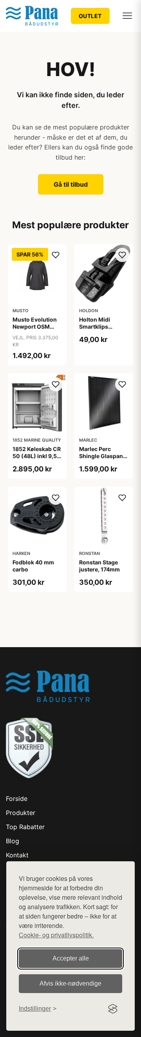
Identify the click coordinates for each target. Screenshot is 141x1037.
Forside (16, 798)
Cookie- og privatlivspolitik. (56, 934)
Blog (12, 841)
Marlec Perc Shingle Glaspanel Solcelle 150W (103, 456)
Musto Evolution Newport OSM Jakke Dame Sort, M (36, 330)
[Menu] (127, 16)
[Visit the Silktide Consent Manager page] (112, 1008)
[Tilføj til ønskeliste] (56, 255)
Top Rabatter (25, 827)
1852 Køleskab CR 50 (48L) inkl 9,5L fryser (37, 456)
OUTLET (90, 16)
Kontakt (17, 855)
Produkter (20, 813)
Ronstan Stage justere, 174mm (99, 566)
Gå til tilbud (71, 184)
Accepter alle (70, 958)
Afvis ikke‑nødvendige (70, 983)
